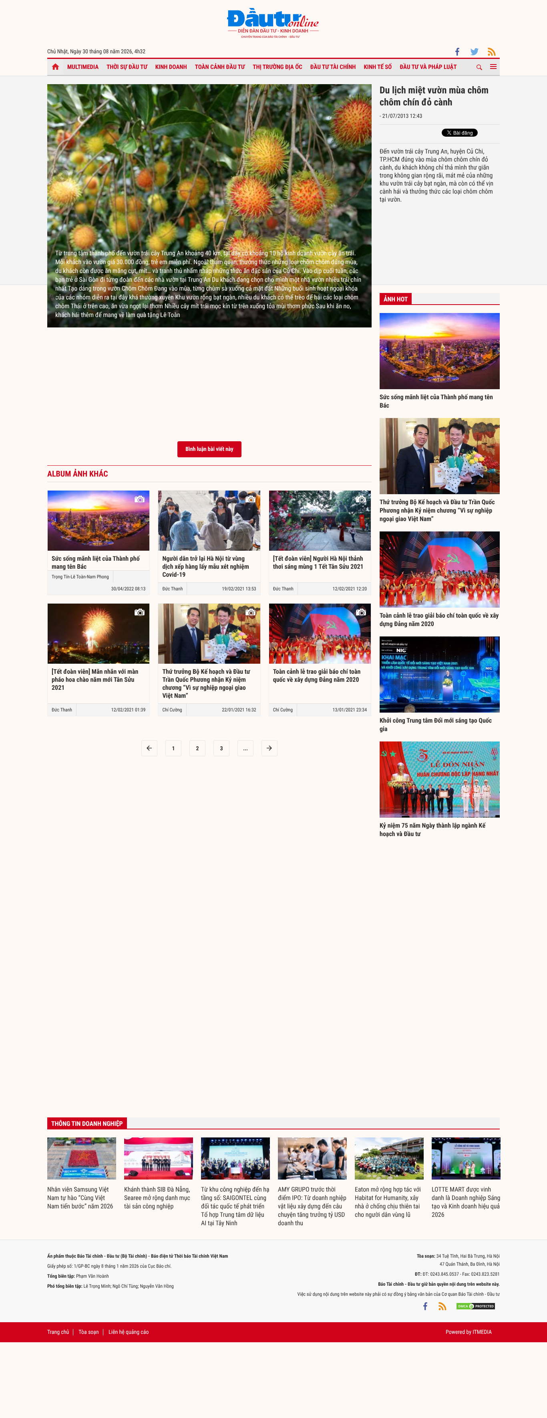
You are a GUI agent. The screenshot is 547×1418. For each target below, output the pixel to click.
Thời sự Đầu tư (127, 67)
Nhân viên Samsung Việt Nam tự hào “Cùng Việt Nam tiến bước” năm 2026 (80, 1198)
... (245, 748)
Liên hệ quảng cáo (129, 1332)
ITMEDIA (482, 1332)
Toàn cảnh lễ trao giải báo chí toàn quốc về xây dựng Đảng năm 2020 (317, 675)
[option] (209, 210)
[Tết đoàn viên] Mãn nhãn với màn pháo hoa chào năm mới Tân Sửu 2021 (95, 679)
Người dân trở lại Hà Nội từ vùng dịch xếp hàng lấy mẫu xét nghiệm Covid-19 (205, 566)
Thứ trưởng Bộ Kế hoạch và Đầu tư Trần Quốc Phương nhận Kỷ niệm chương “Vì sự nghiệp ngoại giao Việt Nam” (206, 683)
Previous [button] (61, 176)
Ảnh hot (396, 299)
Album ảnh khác (77, 474)
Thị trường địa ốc (277, 67)
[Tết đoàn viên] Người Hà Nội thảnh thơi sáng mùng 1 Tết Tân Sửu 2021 (318, 562)
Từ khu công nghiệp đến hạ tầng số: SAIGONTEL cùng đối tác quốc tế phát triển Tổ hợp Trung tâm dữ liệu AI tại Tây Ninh (235, 1206)
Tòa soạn (88, 1332)
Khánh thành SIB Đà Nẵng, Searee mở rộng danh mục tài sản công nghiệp (157, 1198)
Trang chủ (58, 1332)
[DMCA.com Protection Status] (476, 1306)
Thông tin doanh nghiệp (87, 1123)
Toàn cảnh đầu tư (220, 67)
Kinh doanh (171, 67)
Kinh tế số (378, 67)
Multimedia (83, 67)
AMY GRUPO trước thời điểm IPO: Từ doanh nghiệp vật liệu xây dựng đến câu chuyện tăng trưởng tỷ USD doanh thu (312, 1206)
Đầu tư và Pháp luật (428, 67)
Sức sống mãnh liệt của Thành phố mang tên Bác (96, 562)
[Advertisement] (209, 369)
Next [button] (358, 176)
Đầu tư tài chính (333, 67)
